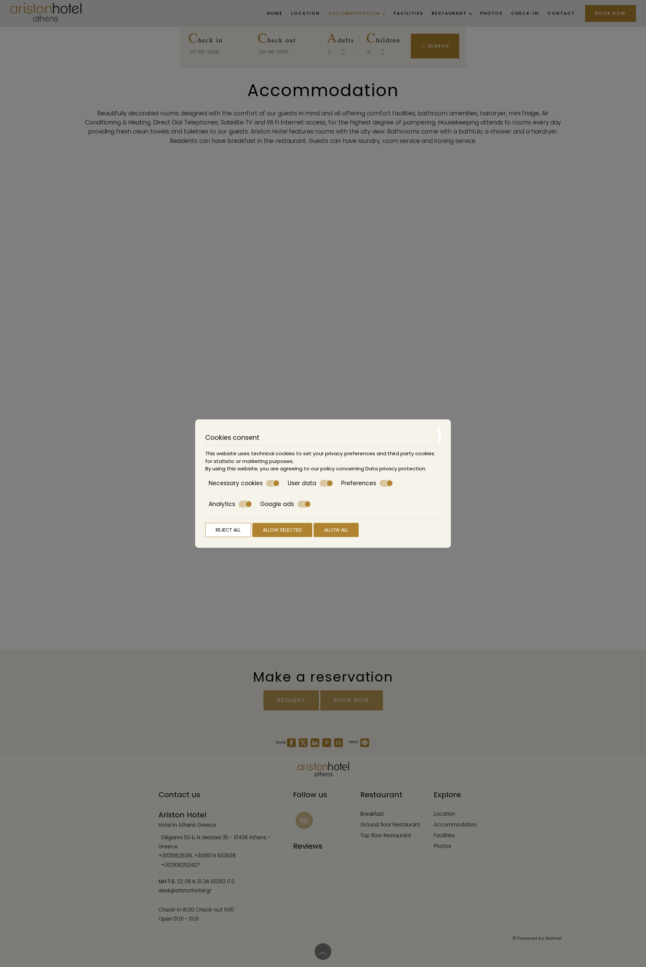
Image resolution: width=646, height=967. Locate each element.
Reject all (228, 530)
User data (302, 483)
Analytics (222, 504)
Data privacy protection (395, 468)
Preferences (358, 483)
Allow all (336, 530)
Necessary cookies (236, 483)
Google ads (277, 504)
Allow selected (282, 530)
